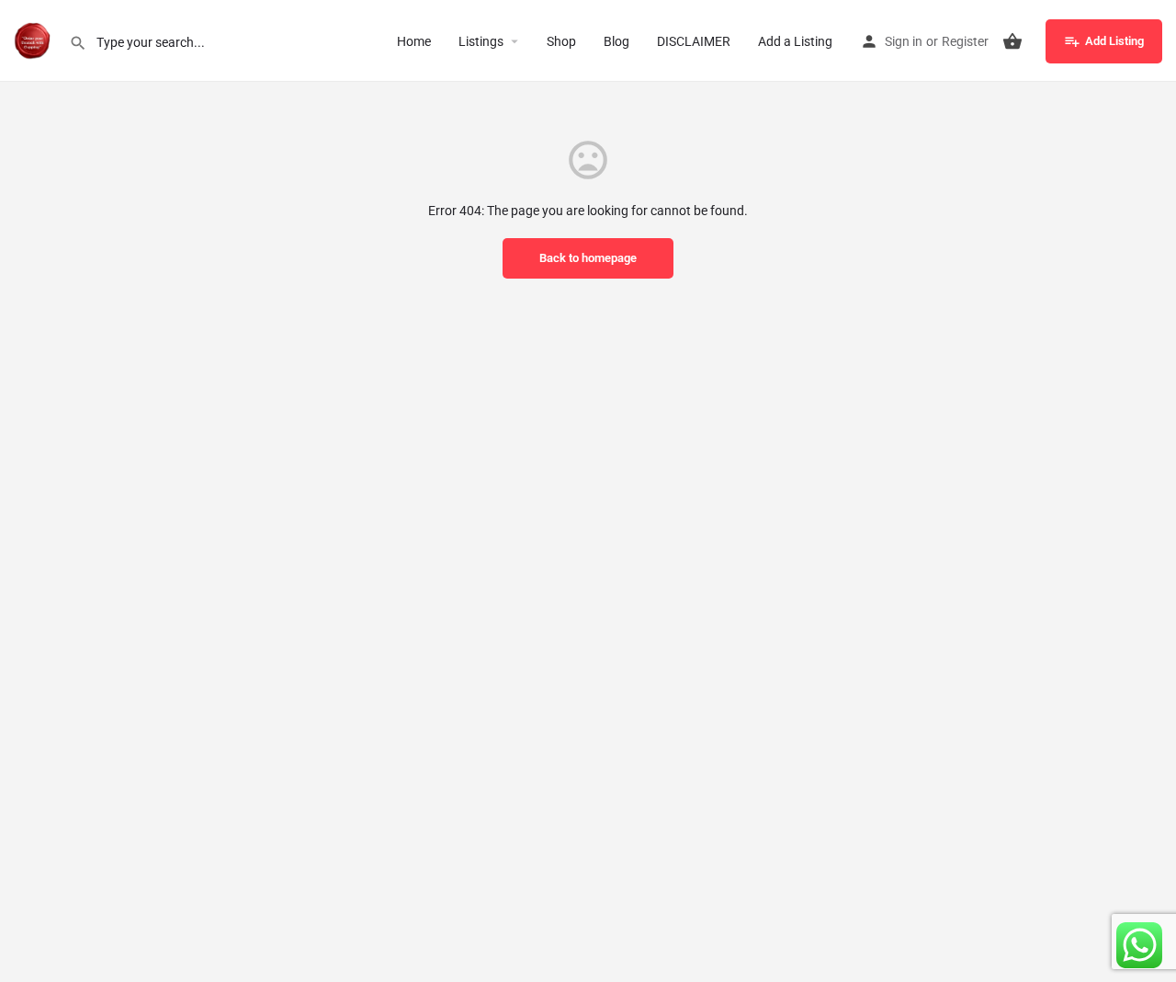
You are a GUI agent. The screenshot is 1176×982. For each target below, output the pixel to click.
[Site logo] (34, 39)
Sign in (903, 41)
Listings (480, 41)
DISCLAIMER (693, 41)
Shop (561, 41)
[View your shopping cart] (1012, 41)
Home (414, 41)
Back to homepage (588, 258)
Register (965, 41)
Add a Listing (795, 41)
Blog (616, 41)
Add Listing (1114, 41)
